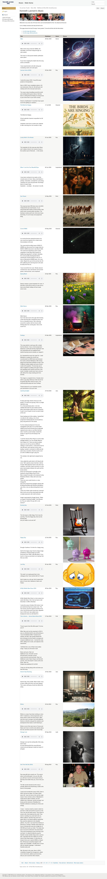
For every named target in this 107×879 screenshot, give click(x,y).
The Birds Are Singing (25, 105)
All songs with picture (7, 19)
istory (38, 862)
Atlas (21, 38)
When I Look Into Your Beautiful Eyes (29, 167)
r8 (46, 862)
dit (22, 862)
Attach (102, 8)
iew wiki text (62, 862)
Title (21, 36)
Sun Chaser (23, 196)
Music (4, 8)
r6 (51, 862)
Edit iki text (70, 862)
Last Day (22, 564)
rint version (32, 862)
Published (47, 36)
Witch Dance (23, 306)
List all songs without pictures (30, 33)
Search (6, 14)
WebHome (39, 7)
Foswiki (28, 7)
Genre (57, 36)
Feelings (22, 335)
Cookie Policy (30, 876)
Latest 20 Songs (6, 17)
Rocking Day (23, 505)
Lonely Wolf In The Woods (26, 137)
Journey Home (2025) (25, 70)
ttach (26, 862)
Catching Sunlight (24, 390)
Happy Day (23, 537)
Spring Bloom (23, 273)
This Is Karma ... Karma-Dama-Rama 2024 (31, 616)
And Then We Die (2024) (26, 764)
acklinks (55, 862)
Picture (65, 36)
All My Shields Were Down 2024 (28, 588)
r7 (49, 862)
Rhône (22, 704)
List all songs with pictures (29, 31)
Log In (5, 11)
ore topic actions (78, 862)
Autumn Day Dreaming (26, 671)
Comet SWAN (23, 228)
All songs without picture (8, 21)
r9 (44, 862)
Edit (98, 8)
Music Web (33, 7)
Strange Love (23, 732)
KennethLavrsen (52, 7)
